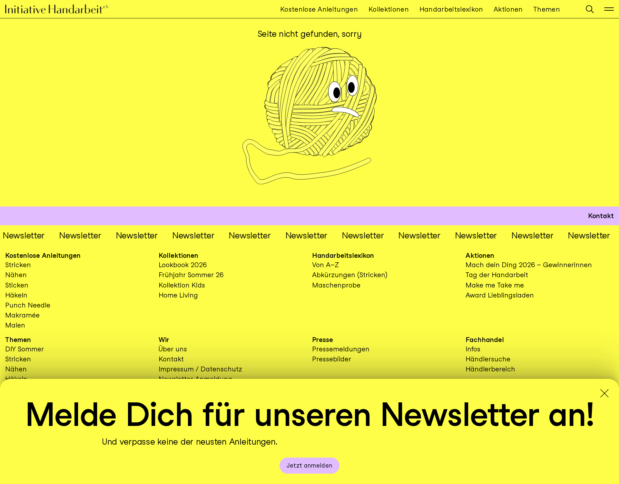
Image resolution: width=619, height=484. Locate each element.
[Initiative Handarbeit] (62, 9)
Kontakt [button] (601, 216)
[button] (590, 9)
